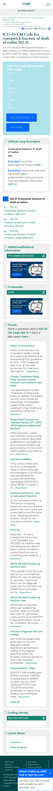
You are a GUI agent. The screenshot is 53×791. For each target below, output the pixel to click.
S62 (23, 174)
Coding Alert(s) (18, 712)
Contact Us (9, 770)
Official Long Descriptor (24, 141)
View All (15, 702)
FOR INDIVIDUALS (20, 117)
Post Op (15, 530)
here (25, 336)
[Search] (4, 4)
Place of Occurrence (22, 346)
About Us (8, 765)
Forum (12, 324)
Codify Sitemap (33, 765)
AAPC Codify (9, 762)
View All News (18, 747)
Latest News (16, 733)
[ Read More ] (33, 371)
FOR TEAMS (16, 127)
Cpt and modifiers (20, 459)
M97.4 (12, 184)
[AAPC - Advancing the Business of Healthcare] (27, 4)
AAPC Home (32, 762)
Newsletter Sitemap (12, 767)
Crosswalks (15, 287)
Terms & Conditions (34, 767)
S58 (37, 165)
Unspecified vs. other (22, 668)
